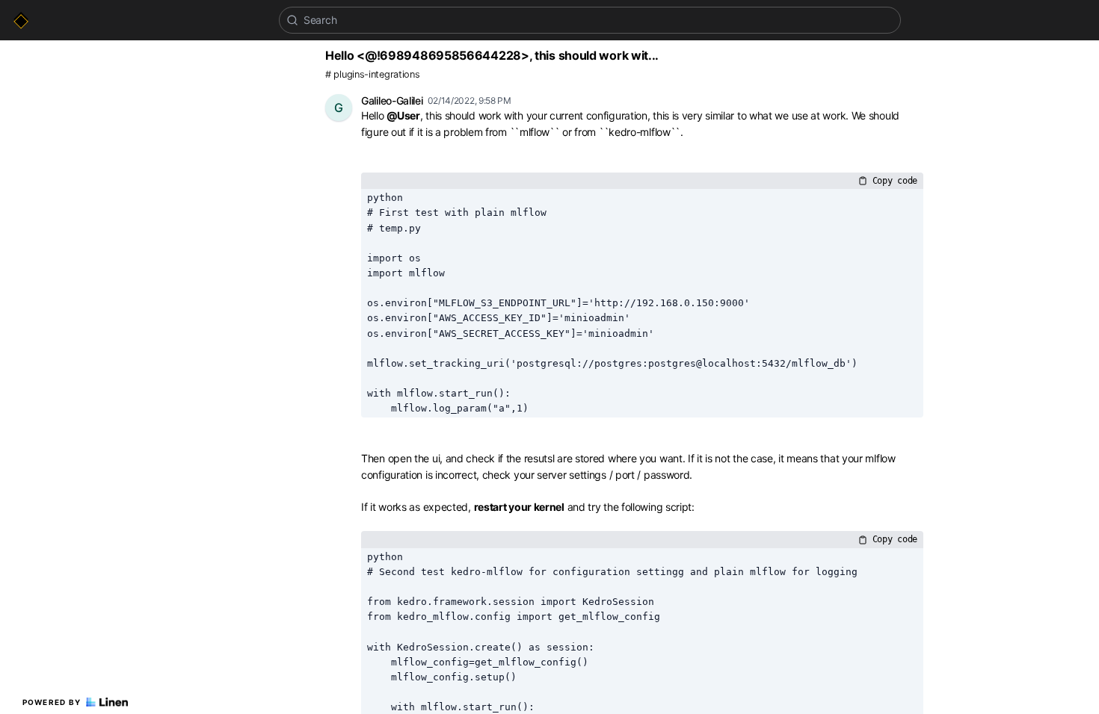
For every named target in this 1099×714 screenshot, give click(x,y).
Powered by (51, 702)
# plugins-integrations (372, 74)
